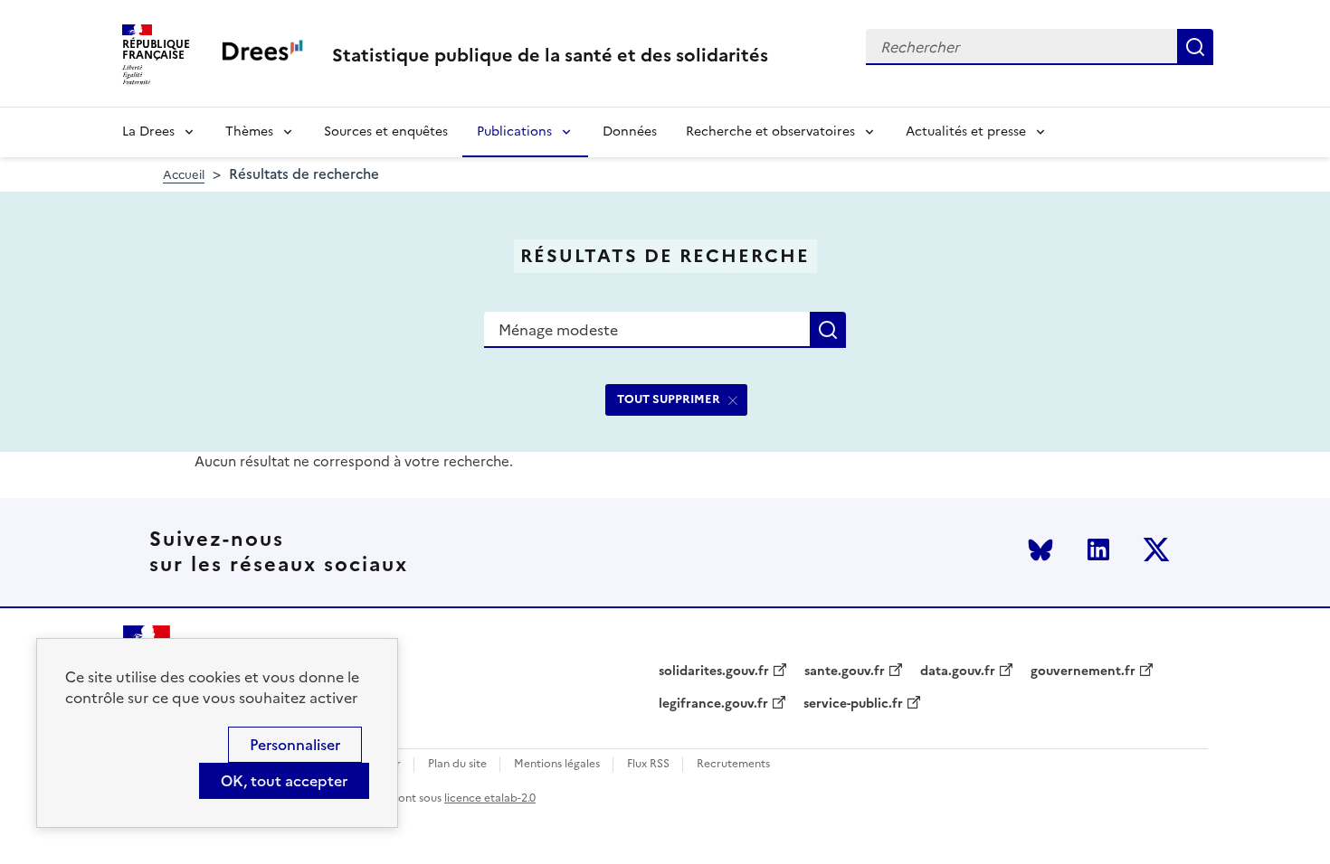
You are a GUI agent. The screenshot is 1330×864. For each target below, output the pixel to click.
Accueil (183, 174)
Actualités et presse (966, 131)
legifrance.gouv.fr (713, 704)
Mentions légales (557, 764)
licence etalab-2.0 (490, 798)
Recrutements (733, 764)
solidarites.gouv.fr (714, 671)
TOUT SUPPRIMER (668, 399)
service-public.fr (853, 704)
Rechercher (1195, 47)
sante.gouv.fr (844, 671)
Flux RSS (648, 764)
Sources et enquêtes (386, 131)
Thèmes (249, 131)
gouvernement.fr (1083, 671)
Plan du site (457, 764)
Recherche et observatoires (770, 131)
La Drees (148, 131)
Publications (514, 131)
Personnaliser (295, 745)
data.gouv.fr (957, 671)
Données (630, 131)
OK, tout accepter (284, 781)
